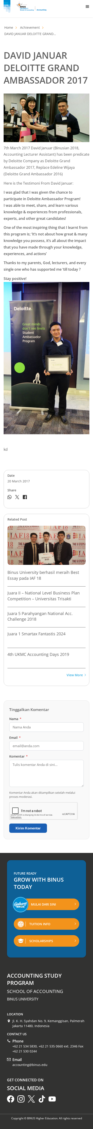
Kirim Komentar (28, 828)
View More (75, 675)
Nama (15, 719)
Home (8, 27)
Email (15, 737)
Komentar (18, 756)
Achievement (30, 27)
